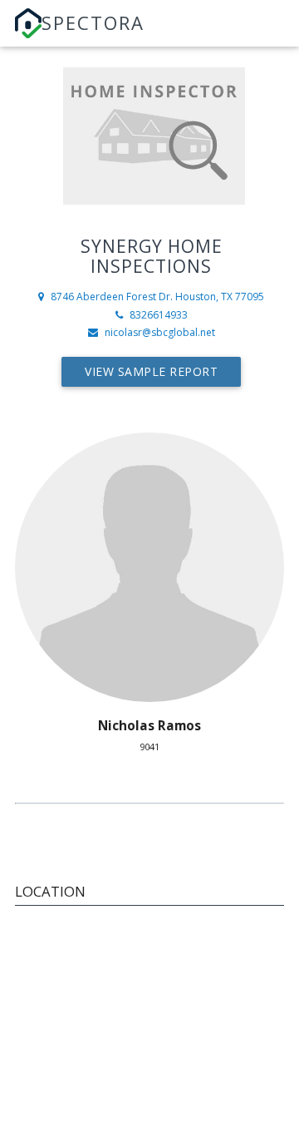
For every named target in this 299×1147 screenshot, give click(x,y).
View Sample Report (151, 371)
